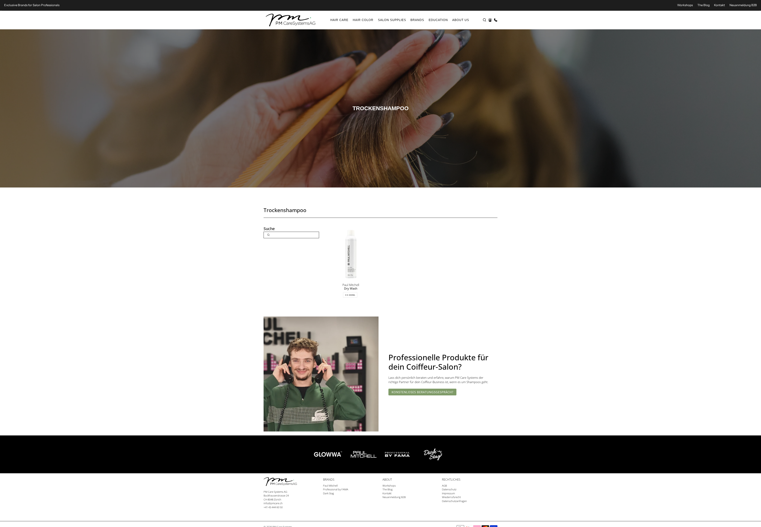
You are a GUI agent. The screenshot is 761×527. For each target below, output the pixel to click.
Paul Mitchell (330, 485)
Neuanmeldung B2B (743, 5)
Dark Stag (328, 493)
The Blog (703, 5)
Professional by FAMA (335, 489)
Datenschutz (449, 489)
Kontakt (719, 5)
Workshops (685, 5)
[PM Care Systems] (290, 20)
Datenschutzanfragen (454, 501)
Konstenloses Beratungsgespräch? (422, 392)
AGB (444, 485)
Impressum (448, 493)
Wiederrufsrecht (451, 497)
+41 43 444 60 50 (273, 507)
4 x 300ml (350, 295)
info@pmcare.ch (273, 503)
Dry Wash (350, 288)
